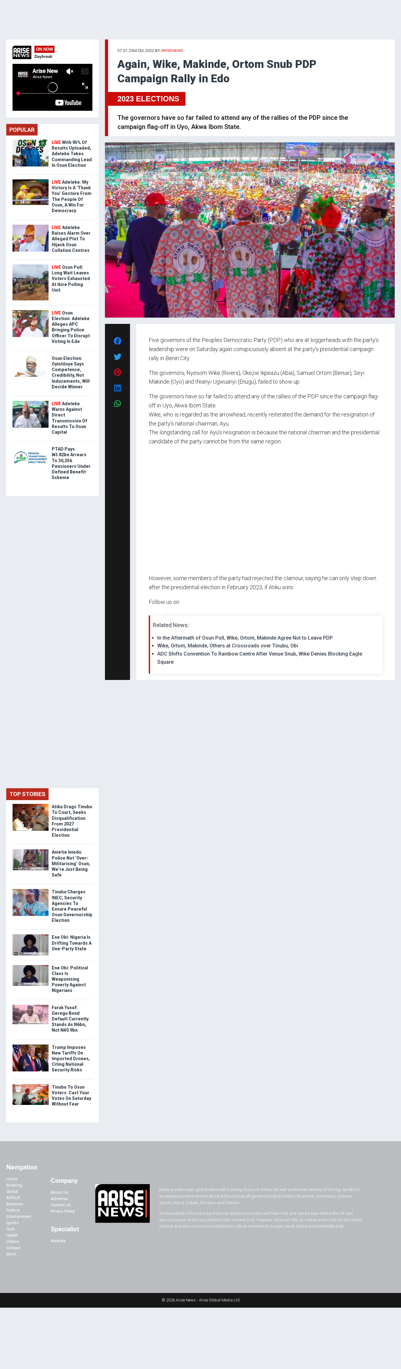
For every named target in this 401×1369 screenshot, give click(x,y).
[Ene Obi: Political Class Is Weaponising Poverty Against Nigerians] (31, 966)
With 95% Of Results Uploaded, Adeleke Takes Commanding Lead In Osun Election (72, 154)
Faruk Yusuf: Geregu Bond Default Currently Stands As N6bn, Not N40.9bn (70, 1019)
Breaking (14, 1185)
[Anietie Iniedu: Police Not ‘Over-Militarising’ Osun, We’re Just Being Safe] (31, 850)
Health (12, 1235)
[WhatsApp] (158, 614)
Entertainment (18, 1216)
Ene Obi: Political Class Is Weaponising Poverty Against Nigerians (70, 979)
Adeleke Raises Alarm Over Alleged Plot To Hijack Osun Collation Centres (71, 239)
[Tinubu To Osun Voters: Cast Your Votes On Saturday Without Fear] (31, 1085)
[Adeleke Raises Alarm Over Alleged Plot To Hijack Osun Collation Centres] (31, 226)
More (11, 1254)
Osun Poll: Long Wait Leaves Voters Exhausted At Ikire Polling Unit (71, 279)
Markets (58, 1241)
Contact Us (61, 1205)
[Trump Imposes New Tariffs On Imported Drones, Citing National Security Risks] (31, 1046)
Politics (12, 1210)
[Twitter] (152, 614)
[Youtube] (161, 614)
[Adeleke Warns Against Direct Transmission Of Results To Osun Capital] (31, 402)
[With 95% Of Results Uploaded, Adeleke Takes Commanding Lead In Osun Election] (31, 141)
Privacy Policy (63, 1211)
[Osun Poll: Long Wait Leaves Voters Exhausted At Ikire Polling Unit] (31, 266)
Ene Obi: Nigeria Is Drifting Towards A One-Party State (71, 943)
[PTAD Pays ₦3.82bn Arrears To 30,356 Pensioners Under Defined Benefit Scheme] (31, 447)
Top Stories (27, 794)
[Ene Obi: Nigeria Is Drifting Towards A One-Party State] (31, 935)
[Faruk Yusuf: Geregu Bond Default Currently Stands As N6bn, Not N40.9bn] (31, 1006)
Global (12, 1191)
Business (14, 1204)
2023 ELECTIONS (148, 99)
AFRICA (13, 1197)
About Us (59, 1192)
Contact (13, 1247)
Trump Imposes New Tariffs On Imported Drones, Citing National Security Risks (71, 1059)
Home (11, 1179)
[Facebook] (150, 614)
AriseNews (172, 51)
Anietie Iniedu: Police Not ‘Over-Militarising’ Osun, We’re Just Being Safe (71, 863)
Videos (12, 1241)
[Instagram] (155, 614)
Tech (10, 1229)
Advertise (59, 1198)
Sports (12, 1222)
